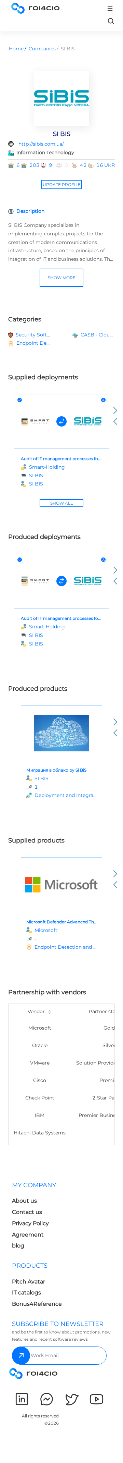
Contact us (27, 1212)
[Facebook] (47, 1399)
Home (16, 49)
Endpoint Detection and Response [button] (57, 343)
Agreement (28, 1234)
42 (83, 165)
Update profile (62, 184)
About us (24, 1200)
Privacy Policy (30, 1223)
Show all (61, 503)
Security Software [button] (37, 335)
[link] (111, 21)
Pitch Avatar (28, 1281)
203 (34, 165)
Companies (42, 49)
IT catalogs (26, 1292)
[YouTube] (96, 1399)
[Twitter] (71, 1399)
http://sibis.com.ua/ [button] (41, 144)
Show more (62, 277)
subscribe (21, 1356)
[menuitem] (35, 1217)
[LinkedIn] (22, 1399)
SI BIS (36, 484)
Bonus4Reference (37, 1304)
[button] (66, 795)
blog (18, 1245)
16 (99, 165)
